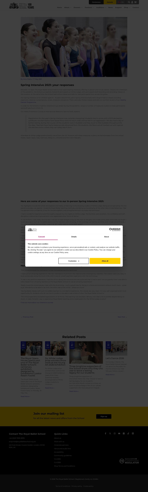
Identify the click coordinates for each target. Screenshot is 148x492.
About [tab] (106, 237)
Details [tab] (74, 237)
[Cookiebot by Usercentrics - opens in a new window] (110, 229)
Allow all (105, 261)
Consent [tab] (41, 237)
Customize (72, 261)
